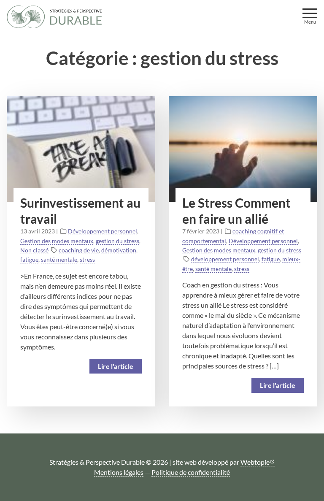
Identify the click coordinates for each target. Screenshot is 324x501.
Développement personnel (102, 231)
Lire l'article (115, 366)
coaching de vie (79, 250)
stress (87, 259)
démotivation (118, 250)
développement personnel (225, 259)
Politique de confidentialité (190, 472)
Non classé (34, 250)
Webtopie (255, 462)
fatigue (29, 259)
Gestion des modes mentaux (56, 240)
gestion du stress (117, 240)
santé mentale (59, 259)
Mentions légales (118, 472)
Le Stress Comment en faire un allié (236, 210)
